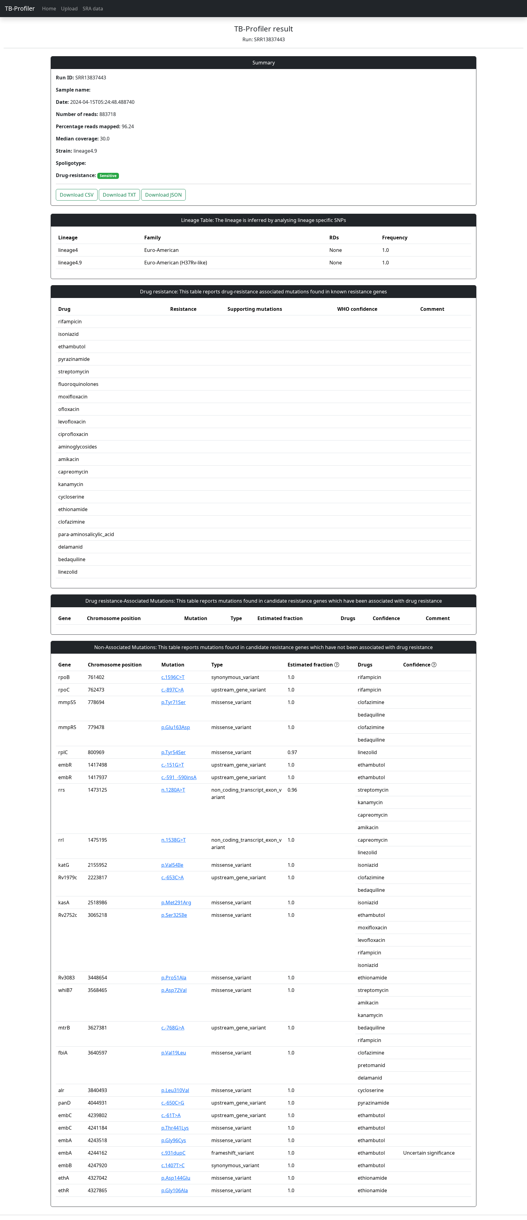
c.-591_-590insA (178, 777)
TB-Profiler (20, 8)
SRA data (93, 8)
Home (49, 8)
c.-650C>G (172, 1102)
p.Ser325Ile (174, 915)
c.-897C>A (172, 689)
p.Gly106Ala (174, 1190)
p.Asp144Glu (175, 1178)
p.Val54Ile (172, 865)
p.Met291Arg (176, 902)
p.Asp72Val (174, 990)
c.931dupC (173, 1152)
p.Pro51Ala (173, 977)
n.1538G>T (173, 840)
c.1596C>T (173, 677)
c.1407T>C (173, 1165)
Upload (69, 8)
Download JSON (163, 194)
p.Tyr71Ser (173, 702)
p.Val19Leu (173, 1052)
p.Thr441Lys (175, 1127)
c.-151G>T (172, 764)
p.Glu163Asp (175, 727)
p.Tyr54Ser (173, 752)
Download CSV (77, 194)
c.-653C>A (172, 877)
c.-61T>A (171, 1115)
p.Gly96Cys (173, 1140)
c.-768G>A (172, 1027)
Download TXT (119, 194)
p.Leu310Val (175, 1090)
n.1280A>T (173, 789)
